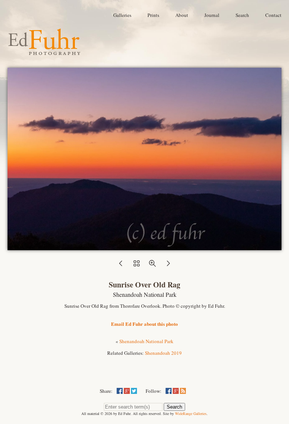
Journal (211, 15)
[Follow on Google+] (176, 391)
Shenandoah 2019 (163, 353)
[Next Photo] (168, 265)
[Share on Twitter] (134, 391)
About (181, 15)
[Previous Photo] (121, 265)
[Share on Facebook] (120, 391)
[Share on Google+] (127, 391)
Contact (273, 15)
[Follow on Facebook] (169, 391)
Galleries (122, 15)
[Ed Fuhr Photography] (44, 52)
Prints (153, 15)
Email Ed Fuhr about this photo (144, 323)
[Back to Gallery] (144, 246)
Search (242, 15)
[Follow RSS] (183, 391)
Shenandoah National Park (146, 341)
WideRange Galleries (191, 413)
